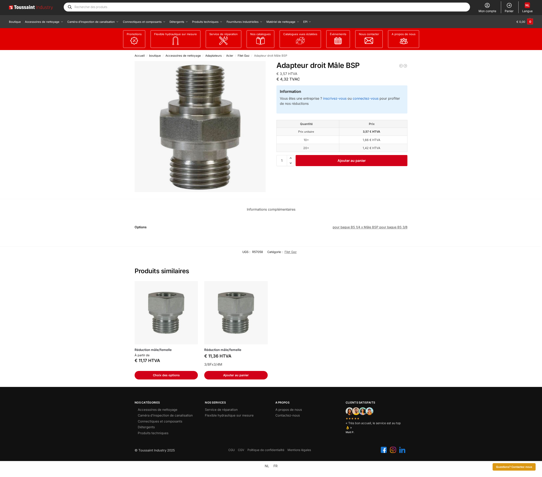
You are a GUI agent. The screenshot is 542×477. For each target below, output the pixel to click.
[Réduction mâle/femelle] (401, 66)
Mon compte (487, 11)
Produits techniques (153, 433)
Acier (229, 55)
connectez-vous (365, 98)
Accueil (140, 55)
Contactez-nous (287, 415)
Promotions (134, 34)
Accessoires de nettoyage (183, 55)
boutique (155, 55)
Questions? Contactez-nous (514, 466)
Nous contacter (369, 34)
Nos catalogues (260, 34)
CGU (231, 450)
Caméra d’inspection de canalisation (165, 415)
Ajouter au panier (352, 160)
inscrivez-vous (334, 98)
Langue (527, 8)
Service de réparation (223, 34)
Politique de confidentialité (265, 450)
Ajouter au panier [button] (236, 375)
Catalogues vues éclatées (300, 34)
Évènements (338, 34)
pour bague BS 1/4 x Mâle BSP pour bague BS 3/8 (370, 227)
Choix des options (166, 375)
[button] (524, 21)
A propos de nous (403, 34)
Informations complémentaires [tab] (271, 209)
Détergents (146, 427)
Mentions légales (299, 450)
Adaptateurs (213, 55)
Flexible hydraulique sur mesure (175, 34)
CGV (241, 450)
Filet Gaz (243, 55)
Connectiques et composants (160, 421)
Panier (509, 11)
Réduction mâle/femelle (153, 350)
